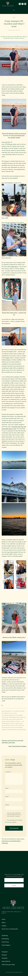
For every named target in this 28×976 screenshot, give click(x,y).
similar (18, 137)
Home (3, 919)
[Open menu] (14, 10)
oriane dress (14, 266)
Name (7, 788)
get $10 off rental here (17, 135)
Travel (14, 17)
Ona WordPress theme (18, 972)
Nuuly (7, 358)
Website (7, 805)
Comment (8, 772)
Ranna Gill (14, 133)
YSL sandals (11, 137)
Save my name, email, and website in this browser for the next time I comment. (14, 814)
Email (7, 796)
